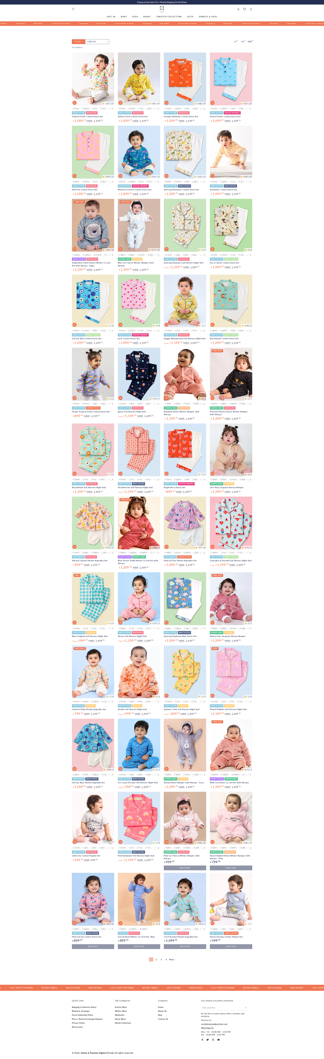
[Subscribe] (246, 1007)
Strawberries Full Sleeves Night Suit (135, 487)
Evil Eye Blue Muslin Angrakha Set (88, 782)
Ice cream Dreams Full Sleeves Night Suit (138, 782)
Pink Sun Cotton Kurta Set (85, 189)
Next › (172, 959)
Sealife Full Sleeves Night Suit (132, 709)
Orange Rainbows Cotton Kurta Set (181, 116)
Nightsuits (120, 1015)
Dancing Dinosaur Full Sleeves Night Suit (183, 262)
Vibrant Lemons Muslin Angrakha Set (90, 560)
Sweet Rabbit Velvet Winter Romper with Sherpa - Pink (230, 857)
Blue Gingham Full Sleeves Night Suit (90, 636)
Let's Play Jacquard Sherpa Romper (227, 487)
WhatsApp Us (207, 1028)
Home (161, 1007)
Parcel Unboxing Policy (82, 1015)
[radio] (76, 108)
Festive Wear (121, 1007)
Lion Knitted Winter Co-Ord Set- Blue (136, 936)
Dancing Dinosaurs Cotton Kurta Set (181, 189)
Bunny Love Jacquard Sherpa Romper (228, 636)
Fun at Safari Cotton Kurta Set (224, 262)
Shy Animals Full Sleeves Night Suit (89, 487)
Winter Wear (121, 1011)
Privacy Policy (78, 1023)
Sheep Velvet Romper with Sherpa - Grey (184, 782)
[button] (73, 9)
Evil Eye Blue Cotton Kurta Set (87, 338)
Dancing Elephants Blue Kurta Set (180, 636)
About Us (162, 1011)
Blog (160, 1015)
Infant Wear (120, 1019)
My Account (77, 1027)
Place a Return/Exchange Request (87, 1019)
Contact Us (163, 1019)
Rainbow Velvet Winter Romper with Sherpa (181, 413)
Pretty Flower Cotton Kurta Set (225, 116)
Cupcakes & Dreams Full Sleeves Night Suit (231, 560)
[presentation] (112, 108)
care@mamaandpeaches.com (214, 1024)
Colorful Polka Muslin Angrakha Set (89, 709)
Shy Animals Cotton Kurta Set (224, 338)
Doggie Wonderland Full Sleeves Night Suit (185, 338)
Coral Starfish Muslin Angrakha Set (181, 936)
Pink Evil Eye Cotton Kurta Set (87, 936)
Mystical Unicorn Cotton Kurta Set (135, 189)
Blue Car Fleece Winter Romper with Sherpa (136, 264)
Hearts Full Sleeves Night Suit (132, 636)
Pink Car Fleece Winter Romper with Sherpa (181, 857)
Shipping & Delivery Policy (84, 1007)
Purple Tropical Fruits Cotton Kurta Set (91, 411)
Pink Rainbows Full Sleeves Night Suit (136, 855)
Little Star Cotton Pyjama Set (86, 855)
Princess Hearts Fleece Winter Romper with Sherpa (229, 413)
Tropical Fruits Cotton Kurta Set (87, 116)
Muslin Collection (123, 1023)
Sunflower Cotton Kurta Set (223, 189)
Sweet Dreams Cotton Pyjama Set (226, 936)
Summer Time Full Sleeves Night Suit (182, 709)
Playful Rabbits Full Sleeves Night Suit (228, 709)
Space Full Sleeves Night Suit (132, 411)
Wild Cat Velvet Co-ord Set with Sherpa (229, 782)
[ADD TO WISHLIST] (75, 103)
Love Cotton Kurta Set (129, 338)
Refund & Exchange (81, 1011)
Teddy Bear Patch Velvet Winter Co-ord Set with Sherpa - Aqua (91, 264)
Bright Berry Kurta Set (174, 487)
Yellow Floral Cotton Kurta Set (133, 116)
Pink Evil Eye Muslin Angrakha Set (180, 560)
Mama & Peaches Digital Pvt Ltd (97, 1053)
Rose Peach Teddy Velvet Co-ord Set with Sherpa (138, 561)
